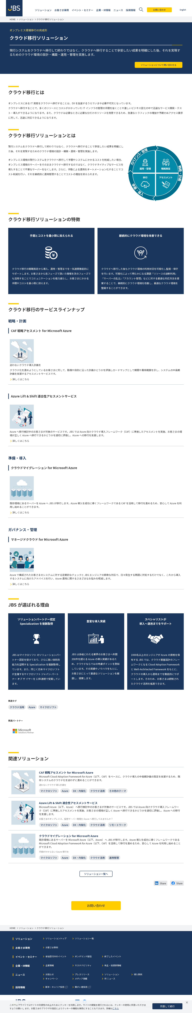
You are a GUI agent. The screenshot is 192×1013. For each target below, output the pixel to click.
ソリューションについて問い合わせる (158, 64)
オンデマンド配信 (83, 956)
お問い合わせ (159, 9)
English (183, 9)
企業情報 (49, 965)
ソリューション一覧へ (96, 874)
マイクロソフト (48, 707)
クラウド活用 (17, 707)
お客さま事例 (51, 947)
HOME (13, 19)
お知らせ (49, 974)
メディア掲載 (81, 978)
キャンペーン (51, 978)
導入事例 (138, 974)
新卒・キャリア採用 (54, 987)
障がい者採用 (81, 987)
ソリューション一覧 (84, 938)
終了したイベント (112, 956)
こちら (115, 1008)
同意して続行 (167, 1006)
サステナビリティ (83, 965)
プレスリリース (82, 974)
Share (163, 883)
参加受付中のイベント (55, 956)
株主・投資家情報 (112, 965)
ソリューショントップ (55, 938)
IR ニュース (109, 978)
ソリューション (26, 19)
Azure (32, 707)
